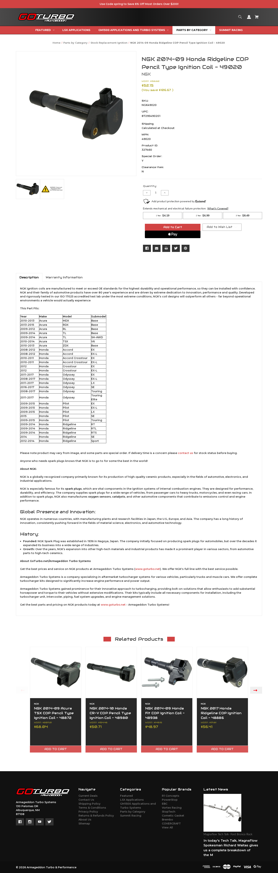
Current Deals (88, 795)
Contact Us (86, 799)
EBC (164, 803)
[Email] (156, 248)
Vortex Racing (172, 807)
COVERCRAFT (171, 823)
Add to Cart (55, 749)
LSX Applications (132, 799)
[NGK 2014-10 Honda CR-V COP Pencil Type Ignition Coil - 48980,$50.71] (111, 672)
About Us (84, 819)
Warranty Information (64, 277)
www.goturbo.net (147, 569)
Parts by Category (132, 811)
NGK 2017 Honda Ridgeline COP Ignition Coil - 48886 (221, 713)
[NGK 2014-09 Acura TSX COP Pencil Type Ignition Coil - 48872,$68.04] (55, 672)
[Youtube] (40, 821)
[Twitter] (176, 248)
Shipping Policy (89, 803)
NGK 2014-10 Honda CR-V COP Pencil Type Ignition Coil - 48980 (110, 713)
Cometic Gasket (173, 815)
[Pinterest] (185, 248)
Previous (22, 690)
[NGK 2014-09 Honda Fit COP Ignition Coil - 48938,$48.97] (166, 672)
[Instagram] (30, 821)
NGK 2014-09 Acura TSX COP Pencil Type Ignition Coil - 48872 (54, 713)
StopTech (168, 811)
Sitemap (84, 823)
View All (167, 827)
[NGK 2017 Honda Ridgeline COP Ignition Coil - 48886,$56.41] (222, 672)
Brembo (167, 819)
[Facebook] (147, 248)
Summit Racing (130, 815)
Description (29, 277)
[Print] (166, 248)
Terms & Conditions (92, 807)
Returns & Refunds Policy (96, 815)
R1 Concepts (170, 795)
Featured (126, 795)
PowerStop (170, 799)
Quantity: (150, 186)
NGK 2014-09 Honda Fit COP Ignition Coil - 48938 (165, 713)
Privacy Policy (88, 811)
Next (256, 690)
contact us (185, 453)
